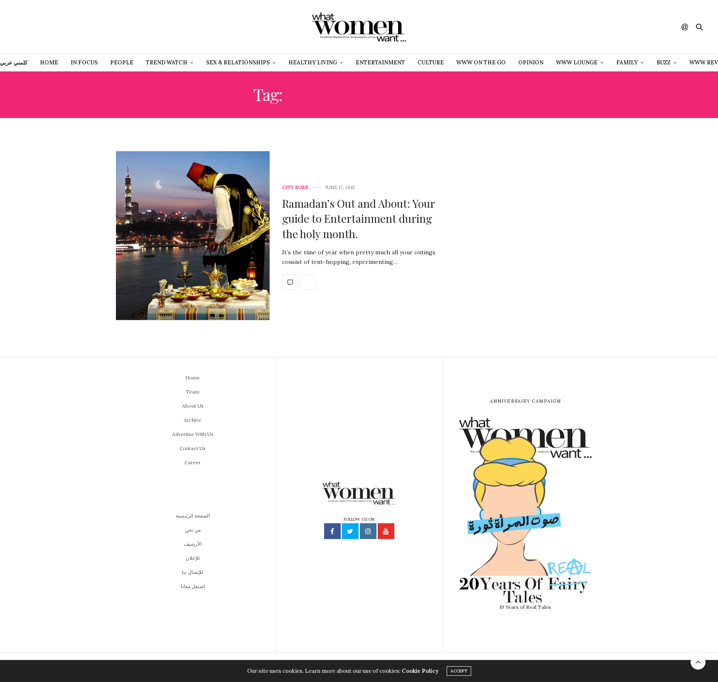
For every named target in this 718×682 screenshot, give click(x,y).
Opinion (530, 62)
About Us (193, 406)
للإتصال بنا (192, 572)
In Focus (84, 62)
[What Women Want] (359, 27)
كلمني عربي (13, 62)
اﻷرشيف (193, 544)
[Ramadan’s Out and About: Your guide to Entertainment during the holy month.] (193, 237)
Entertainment (380, 62)
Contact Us (193, 448)
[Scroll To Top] (698, 662)
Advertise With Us (193, 434)
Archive (193, 420)
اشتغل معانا (193, 586)
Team (192, 392)
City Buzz (295, 187)
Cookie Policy (420, 671)
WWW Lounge (577, 62)
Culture (431, 62)
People (121, 62)
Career (192, 462)
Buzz (664, 62)
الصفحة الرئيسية (193, 515)
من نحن (193, 530)
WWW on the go (481, 62)
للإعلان (193, 558)
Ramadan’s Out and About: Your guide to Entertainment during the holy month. (358, 218)
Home (49, 62)
